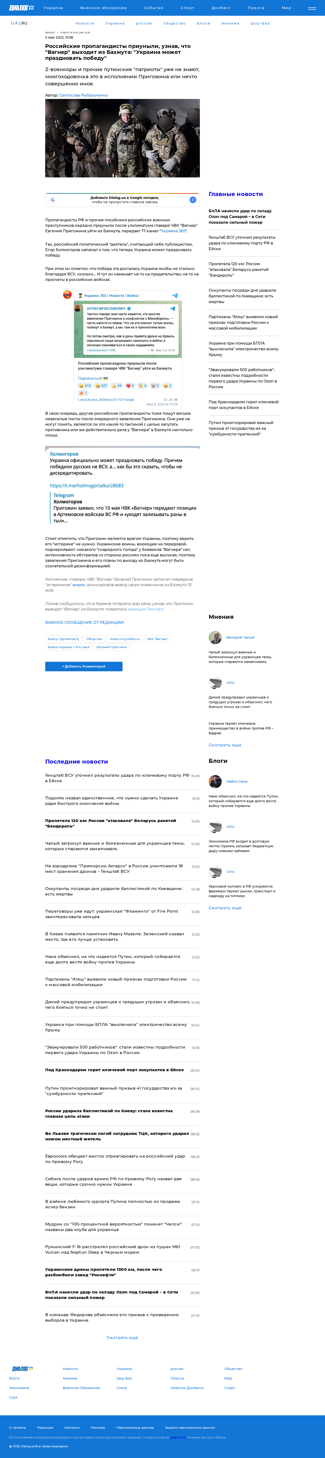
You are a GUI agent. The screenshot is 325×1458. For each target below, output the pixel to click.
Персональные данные (135, 1427)
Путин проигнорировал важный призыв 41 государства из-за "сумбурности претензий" (241, 428)
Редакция (45, 1427)
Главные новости (236, 194)
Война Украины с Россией (68, 647)
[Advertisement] (122, 710)
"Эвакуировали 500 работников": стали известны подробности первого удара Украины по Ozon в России (243, 378)
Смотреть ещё (122, 1337)
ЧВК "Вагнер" (157, 639)
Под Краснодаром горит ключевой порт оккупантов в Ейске (244, 405)
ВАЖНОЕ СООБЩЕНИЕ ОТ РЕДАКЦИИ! (84, 622)
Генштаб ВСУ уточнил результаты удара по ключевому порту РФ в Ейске (242, 243)
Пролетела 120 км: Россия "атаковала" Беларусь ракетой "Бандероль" (239, 270)
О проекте (17, 1427)
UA (14, 23)
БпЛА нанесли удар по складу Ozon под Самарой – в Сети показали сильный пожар (240, 217)
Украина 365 (173, 231)
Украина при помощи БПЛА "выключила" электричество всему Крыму (244, 349)
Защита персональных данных (190, 1427)
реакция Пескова (145, 609)
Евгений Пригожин (112, 647)
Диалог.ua (178, 1437)
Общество (94, 639)
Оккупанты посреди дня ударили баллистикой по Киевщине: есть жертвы (242, 296)
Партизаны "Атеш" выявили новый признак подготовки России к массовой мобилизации (243, 323)
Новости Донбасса (124, 639)
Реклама (98, 1427)
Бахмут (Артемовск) (63, 639)
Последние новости (76, 761)
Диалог (50, 32)
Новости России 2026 (75, 32)
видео (79, 585)
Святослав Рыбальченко (83, 95)
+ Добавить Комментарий (83, 666)
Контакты (72, 1427)
